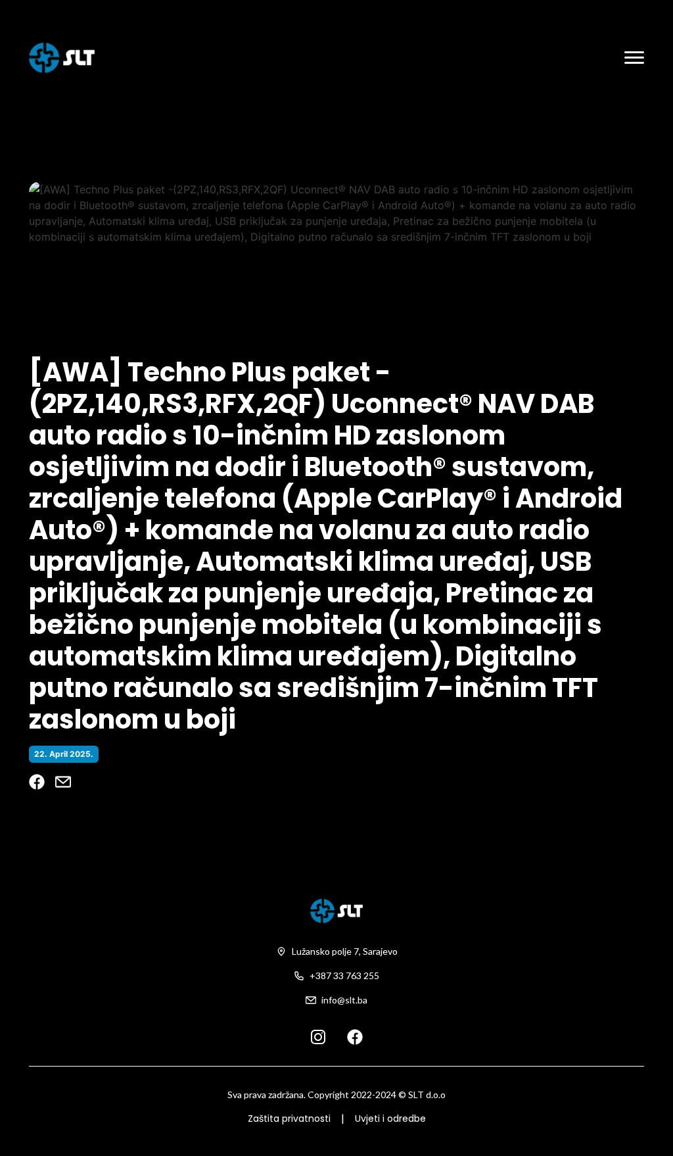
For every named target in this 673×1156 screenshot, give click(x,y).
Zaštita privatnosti (289, 1118)
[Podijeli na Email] (63, 781)
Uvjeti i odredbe (390, 1118)
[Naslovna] (62, 58)
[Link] (318, 1036)
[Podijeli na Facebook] (37, 781)
